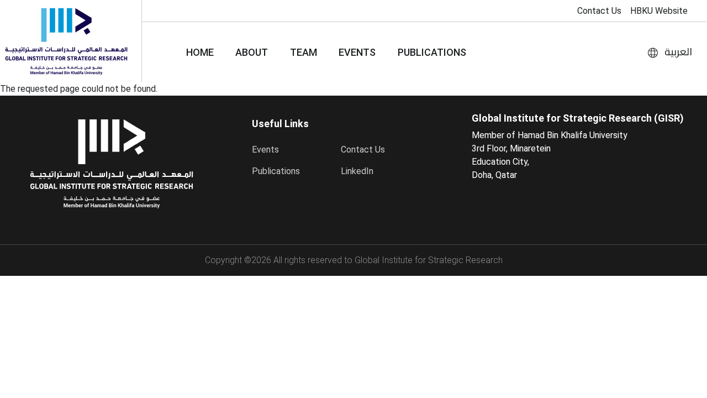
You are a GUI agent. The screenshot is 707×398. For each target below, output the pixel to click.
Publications (432, 52)
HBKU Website (659, 11)
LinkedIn (357, 171)
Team (303, 52)
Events (357, 52)
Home (200, 52)
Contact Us (599, 11)
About (251, 52)
